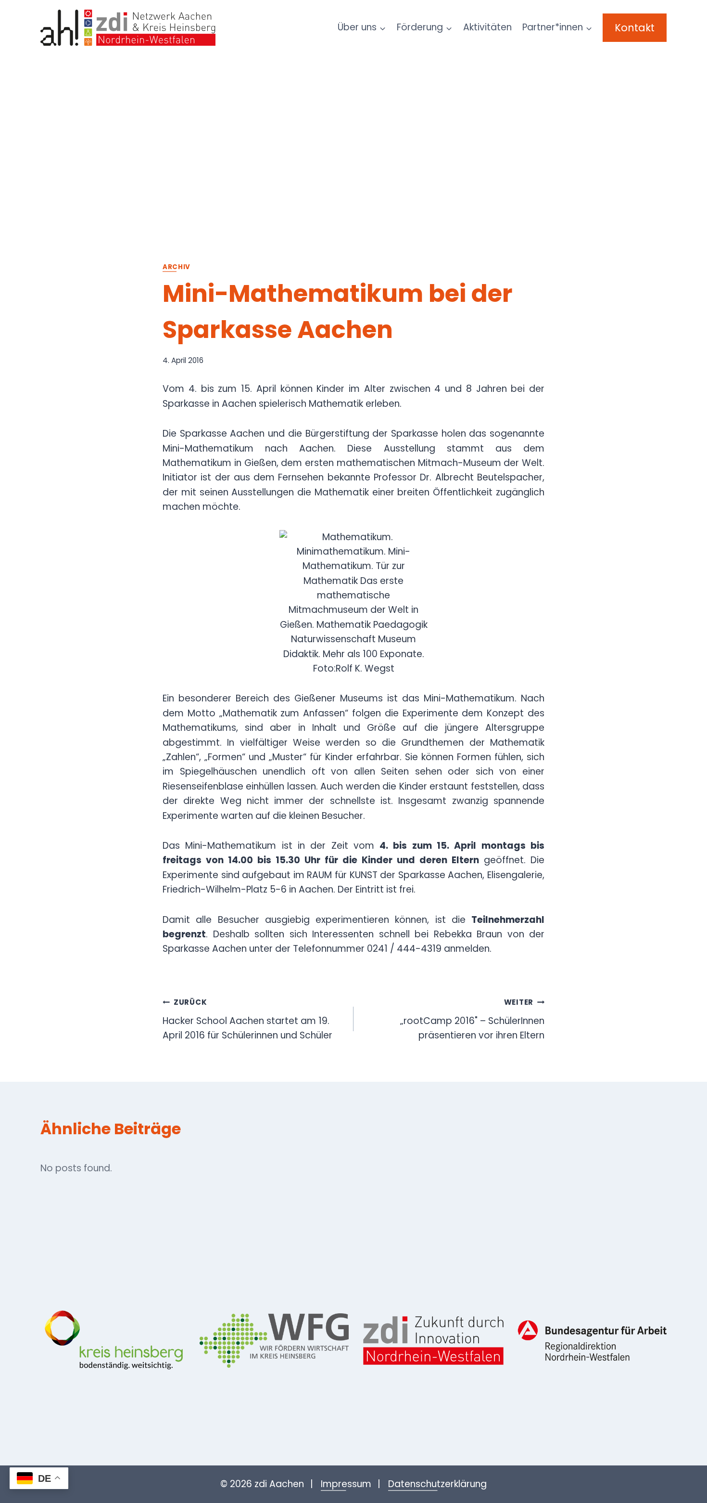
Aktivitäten (487, 27)
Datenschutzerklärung (437, 1483)
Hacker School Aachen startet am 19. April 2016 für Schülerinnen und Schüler (247, 1019)
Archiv (176, 267)
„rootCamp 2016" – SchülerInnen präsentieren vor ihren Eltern (472, 1019)
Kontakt (635, 28)
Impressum (346, 1483)
